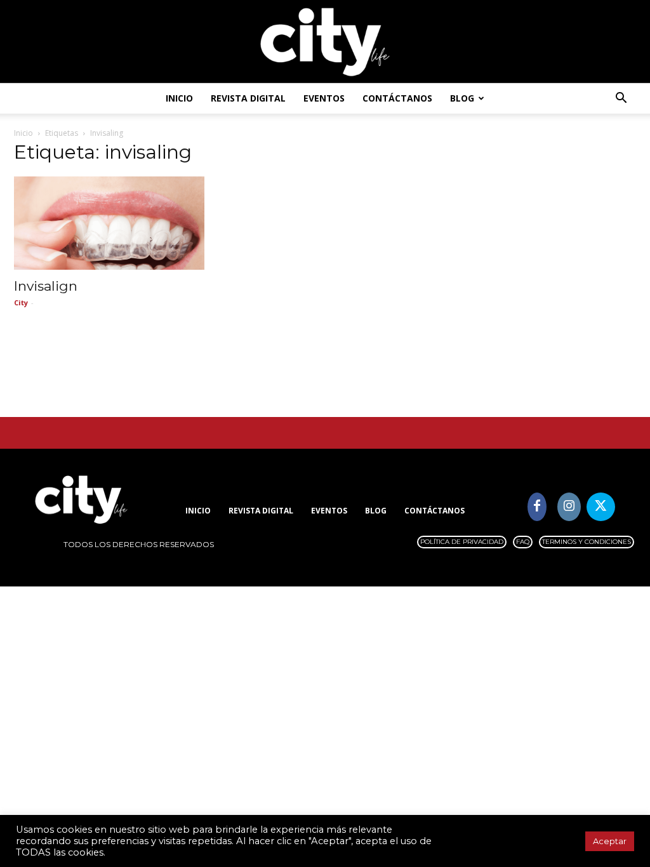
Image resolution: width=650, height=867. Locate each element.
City (21, 302)
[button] (621, 99)
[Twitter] (601, 507)
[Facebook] (537, 507)
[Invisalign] (109, 223)
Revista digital (248, 98)
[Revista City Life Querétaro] (325, 42)
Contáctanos (397, 98)
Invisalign (45, 286)
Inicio (179, 98)
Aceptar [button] (610, 841)
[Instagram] (569, 507)
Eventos (324, 98)
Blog (462, 98)
